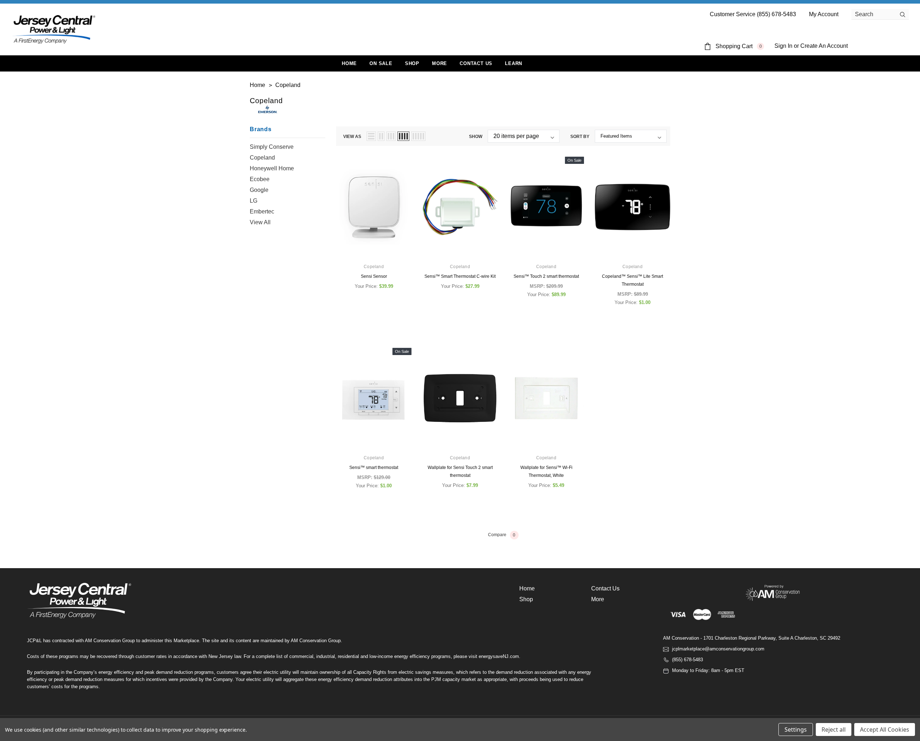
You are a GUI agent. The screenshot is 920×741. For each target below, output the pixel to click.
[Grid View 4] (403, 136)
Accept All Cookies (884, 729)
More (439, 63)
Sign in (783, 46)
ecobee (260, 179)
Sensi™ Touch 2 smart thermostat (546, 276)
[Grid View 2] (381, 136)
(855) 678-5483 (687, 659)
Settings (796, 729)
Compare (502, 535)
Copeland (262, 158)
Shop (412, 63)
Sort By (579, 136)
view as (352, 136)
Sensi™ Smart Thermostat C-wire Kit (460, 276)
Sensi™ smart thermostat (373, 467)
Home (527, 588)
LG (253, 201)
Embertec (262, 211)
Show (475, 136)
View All (260, 222)
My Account (823, 14)
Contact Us (605, 588)
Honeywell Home (272, 168)
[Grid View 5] (418, 136)
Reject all (834, 729)
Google (259, 190)
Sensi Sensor (374, 276)
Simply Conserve (272, 147)
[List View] (371, 136)
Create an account (824, 46)
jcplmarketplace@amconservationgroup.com (718, 649)
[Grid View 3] (391, 136)
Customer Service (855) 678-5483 (753, 14)
